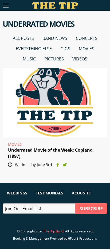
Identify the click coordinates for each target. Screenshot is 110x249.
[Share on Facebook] (58, 165)
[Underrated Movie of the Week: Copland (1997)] (55, 102)
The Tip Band (54, 231)
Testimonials (49, 193)
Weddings (17, 193)
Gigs (65, 49)
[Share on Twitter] (65, 165)
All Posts (23, 38)
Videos (79, 59)
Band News (54, 38)
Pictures (54, 59)
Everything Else (34, 49)
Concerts (86, 38)
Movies (86, 49)
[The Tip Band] (55, 7)
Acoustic (81, 193)
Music (29, 59)
